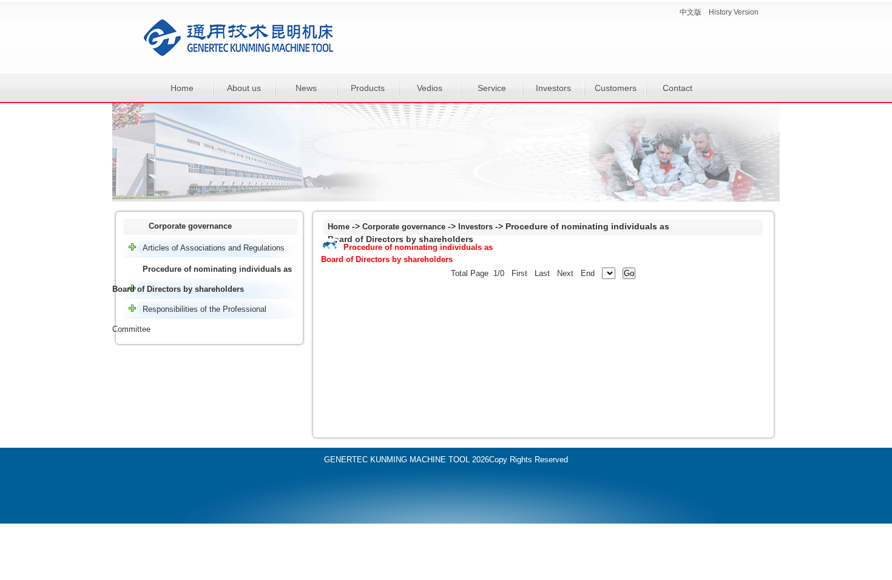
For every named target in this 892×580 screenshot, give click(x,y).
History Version (734, 12)
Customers (616, 88)
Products (368, 88)
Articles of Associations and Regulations (214, 247)
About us (244, 88)
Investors (553, 88)
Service (492, 88)
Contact (677, 88)
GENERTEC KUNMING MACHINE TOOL (397, 459)
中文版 (690, 12)
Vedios (429, 88)
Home (182, 88)
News (306, 88)
